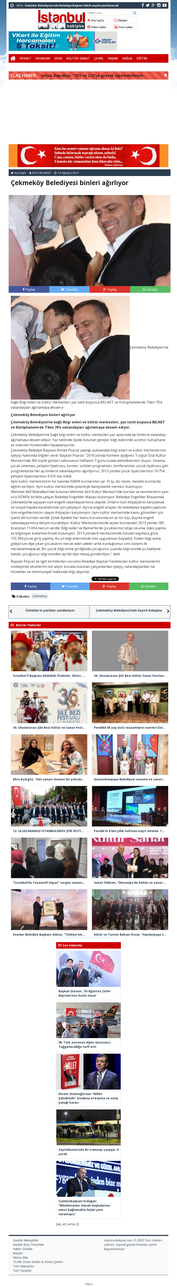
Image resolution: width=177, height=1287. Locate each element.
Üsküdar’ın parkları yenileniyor (50, 610)
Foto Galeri (125, 27)
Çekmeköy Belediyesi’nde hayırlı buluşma (129, 610)
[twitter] (148, 5)
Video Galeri (98, 27)
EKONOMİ (43, 58)
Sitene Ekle (20, 1257)
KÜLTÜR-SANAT (78, 58)
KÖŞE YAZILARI (21, 67)
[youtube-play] (165, 5)
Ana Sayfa (97, 20)
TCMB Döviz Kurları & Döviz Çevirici (38, 1262)
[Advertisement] (88, 112)
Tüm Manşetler (23, 1266)
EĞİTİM (142, 58)
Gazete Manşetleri (25, 1240)
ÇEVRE (98, 58)
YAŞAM (113, 58)
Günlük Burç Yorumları (28, 1244)
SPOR (58, 58)
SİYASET (25, 58)
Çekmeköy (39, 596)
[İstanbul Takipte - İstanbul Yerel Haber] (61, 19)
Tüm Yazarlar (22, 1270)
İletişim (122, 20)
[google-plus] (153, 5)
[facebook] (143, 5)
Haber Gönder (23, 1249)
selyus (88, 1284)
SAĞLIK (127, 58)
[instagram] (159, 5)
